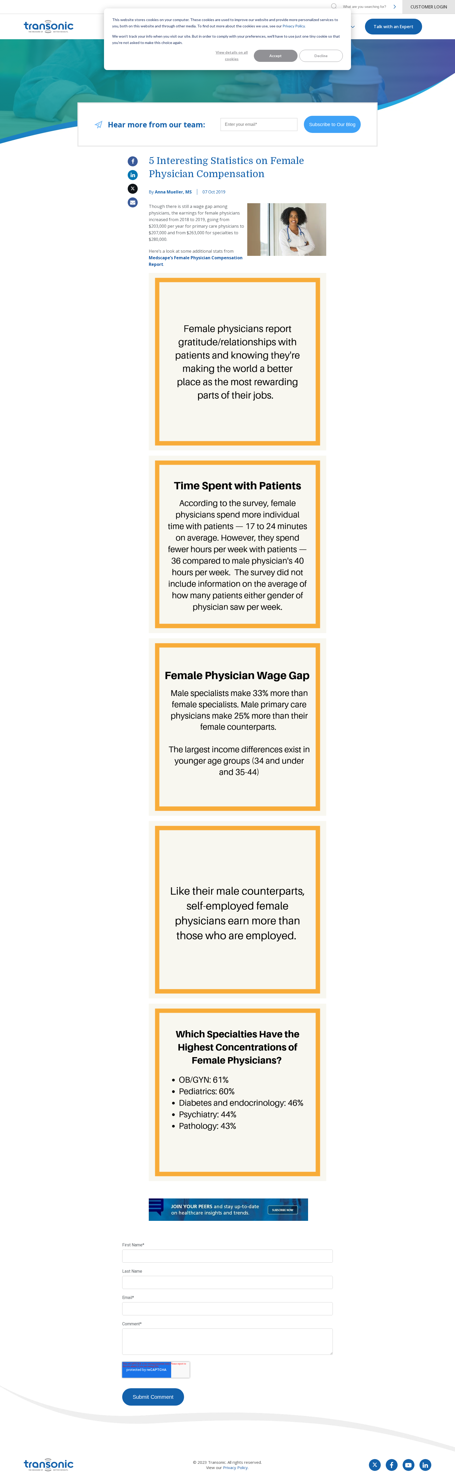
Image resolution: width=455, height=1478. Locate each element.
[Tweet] (133, 189)
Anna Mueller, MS (173, 192)
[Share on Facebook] (133, 161)
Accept (275, 55)
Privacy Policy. (294, 26)
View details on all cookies (232, 55)
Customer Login (429, 7)
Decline (321, 55)
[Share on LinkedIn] (133, 175)
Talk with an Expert (393, 26)
